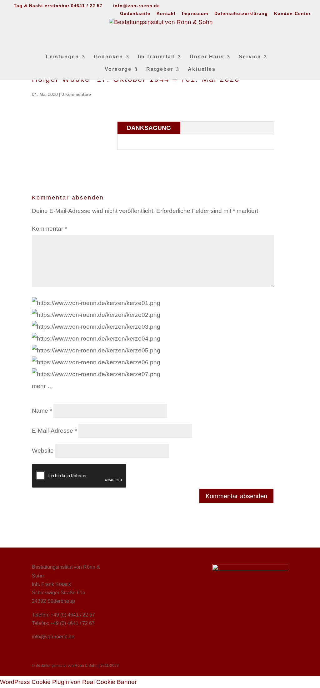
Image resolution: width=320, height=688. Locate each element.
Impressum (195, 13)
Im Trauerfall (156, 57)
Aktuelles (202, 69)
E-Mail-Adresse (54, 430)
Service (250, 57)
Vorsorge (118, 69)
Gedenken (108, 57)
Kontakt (166, 13)
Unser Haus (207, 57)
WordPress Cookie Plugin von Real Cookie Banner (68, 682)
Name (42, 410)
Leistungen (62, 57)
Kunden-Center (292, 13)
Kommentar (49, 228)
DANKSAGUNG (149, 128)
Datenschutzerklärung (241, 13)
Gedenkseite (135, 13)
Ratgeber (159, 69)
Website (43, 450)
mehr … (42, 386)
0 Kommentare (76, 94)
